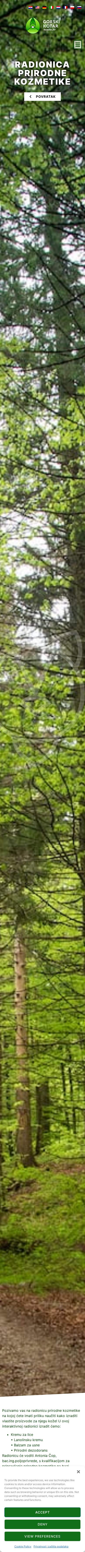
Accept (42, 1512)
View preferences (42, 1536)
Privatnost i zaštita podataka (51, 1546)
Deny (43, 1524)
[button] (78, 1472)
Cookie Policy (22, 1546)
